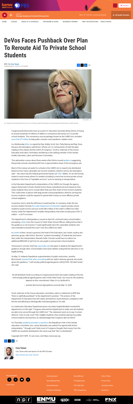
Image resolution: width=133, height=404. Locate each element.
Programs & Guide (50, 21)
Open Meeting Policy (53, 381)
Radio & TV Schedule (30, 21)
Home (4, 21)
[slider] (14, 15)
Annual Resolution (52, 385)
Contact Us (104, 390)
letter (27, 144)
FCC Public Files (79, 385)
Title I (60, 174)
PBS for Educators (90, 21)
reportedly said (44, 246)
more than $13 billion (20, 139)
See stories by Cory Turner (27, 354)
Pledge (14, 21)
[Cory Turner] (9, 353)
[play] (4, 15)
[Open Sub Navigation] (8, 21)
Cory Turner (15, 64)
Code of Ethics (106, 376)
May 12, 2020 (66, 285)
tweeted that (27, 259)
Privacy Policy (105, 381)
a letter (23, 222)
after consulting (39, 259)
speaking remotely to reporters (35, 323)
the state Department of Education (46, 206)
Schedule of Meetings (54, 390)
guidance (67, 160)
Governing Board (52, 376)
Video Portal (105, 21)
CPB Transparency (80, 390)
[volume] (11, 15)
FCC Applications (79, 381)
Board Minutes (78, 376)
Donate (125, 5)
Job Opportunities (107, 385)
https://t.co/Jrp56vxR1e (60, 280)
